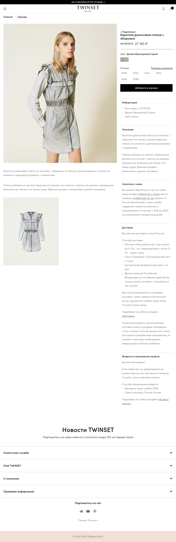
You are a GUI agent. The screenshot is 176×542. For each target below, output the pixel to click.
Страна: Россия (87, 520)
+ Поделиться (127, 32)
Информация (129, 102)
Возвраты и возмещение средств (141, 356)
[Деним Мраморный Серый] (124, 60)
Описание (128, 129)
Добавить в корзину (146, 87)
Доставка (127, 227)
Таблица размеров (162, 68)
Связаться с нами (132, 184)
